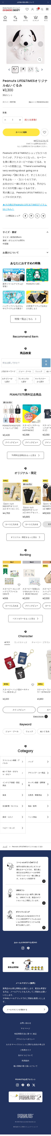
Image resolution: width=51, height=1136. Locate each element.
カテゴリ (25, 20)
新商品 (5, 20)
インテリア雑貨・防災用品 (11, 784)
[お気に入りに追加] (44, 132)
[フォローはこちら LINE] (28, 948)
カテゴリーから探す (7, 380)
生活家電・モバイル (10, 806)
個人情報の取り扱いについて (25, 1066)
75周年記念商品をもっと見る (24, 455)
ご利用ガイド (25, 1050)
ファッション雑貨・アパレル (11, 761)
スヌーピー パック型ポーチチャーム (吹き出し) (16, 690)
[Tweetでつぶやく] (37, 216)
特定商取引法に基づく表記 (25, 1033)
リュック (38, 371)
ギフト (46, 20)
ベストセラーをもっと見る (24, 618)
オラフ (7, 642)
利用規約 (25, 1060)
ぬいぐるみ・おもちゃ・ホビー (10, 772)
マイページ (25, 1028)
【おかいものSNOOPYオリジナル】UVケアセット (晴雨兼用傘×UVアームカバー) (31, 509)
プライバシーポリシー (25, 1039)
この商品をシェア (12, 216)
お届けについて (11, 252)
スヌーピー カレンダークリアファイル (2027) (11, 591)
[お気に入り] (27, 9)
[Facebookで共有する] (25, 216)
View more (38, 716)
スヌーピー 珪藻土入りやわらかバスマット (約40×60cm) (31, 591)
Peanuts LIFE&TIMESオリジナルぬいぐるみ (27, 846)
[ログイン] (32, 9)
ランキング (36, 20)
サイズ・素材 (10, 232)
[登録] (44, 1010)
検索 (46, 363)
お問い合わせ (25, 1023)
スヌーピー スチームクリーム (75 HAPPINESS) (31, 427)
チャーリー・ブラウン (41, 642)
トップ (5, 846)
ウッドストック (20, 642)
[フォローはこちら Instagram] (23, 948)
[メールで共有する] (43, 216)
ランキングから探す (23, 380)
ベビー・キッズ (9, 828)
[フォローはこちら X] (33, 1085)
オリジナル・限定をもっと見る (24, 537)
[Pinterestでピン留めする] (31, 216)
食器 (4, 795)
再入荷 (15, 20)
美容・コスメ (8, 817)
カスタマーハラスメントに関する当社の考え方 (25, 1044)
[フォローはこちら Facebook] (28, 1085)
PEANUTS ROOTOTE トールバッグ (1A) (12, 426)
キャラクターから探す (40, 380)
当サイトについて (25, 1055)
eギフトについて (41, 140)
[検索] (42, 9)
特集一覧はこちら (24, 318)
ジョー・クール (25, 371)
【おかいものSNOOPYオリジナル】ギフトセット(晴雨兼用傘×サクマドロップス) (12, 506)
